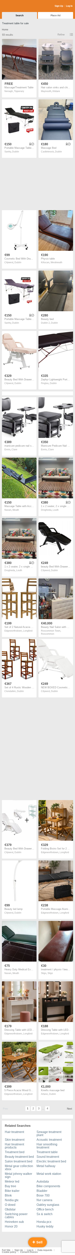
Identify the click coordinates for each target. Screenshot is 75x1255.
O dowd (10, 1204)
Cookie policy (9, 1252)
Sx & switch (44, 1214)
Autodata (43, 1181)
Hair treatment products (14, 1146)
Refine (61, 34)
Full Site (6, 1250)
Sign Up (59, 6)
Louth (56, 510)
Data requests (45, 1250)
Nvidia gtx (11, 1200)
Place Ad (55, 15)
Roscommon (47, 634)
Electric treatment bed (51, 1161)
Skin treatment (14, 1139)
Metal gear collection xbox (19, 1167)
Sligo (50, 973)
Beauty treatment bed (19, 1156)
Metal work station (49, 1173)
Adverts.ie (17, 6)
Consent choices (29, 1252)
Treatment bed (14, 1152)
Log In (69, 6)
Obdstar (10, 1209)
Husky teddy (45, 1226)
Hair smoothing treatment (47, 1146)
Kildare (56, 91)
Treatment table (47, 1152)
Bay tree (10, 1186)
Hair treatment (14, 1132)
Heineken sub (14, 1221)
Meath (15, 510)
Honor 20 (11, 1226)
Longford (27, 630)
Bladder (42, 1190)
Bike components (48, 1186)
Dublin (15, 151)
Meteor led (12, 1181)
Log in (30, 1250)
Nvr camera (44, 1200)
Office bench (45, 1209)
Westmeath (56, 262)
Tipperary (19, 91)
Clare (14, 449)
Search (19, 15)
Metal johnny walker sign (18, 1175)
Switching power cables (16, 1215)
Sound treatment (48, 1156)
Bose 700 (43, 1195)
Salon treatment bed (18, 1161)
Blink (8, 1195)
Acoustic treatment (49, 1139)
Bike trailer (12, 1190)
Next (69, 1108)
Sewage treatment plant (49, 1133)
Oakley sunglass (48, 1204)
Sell (38, 1242)
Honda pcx (44, 1221)
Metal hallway (46, 1166)
